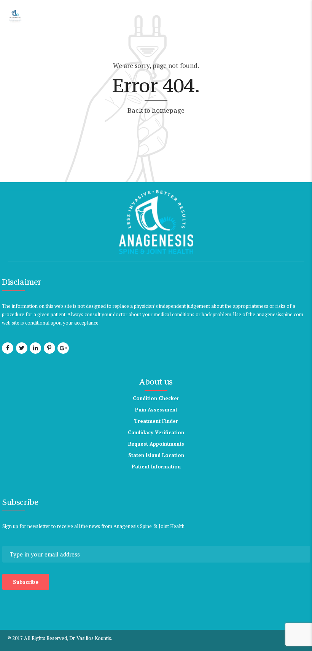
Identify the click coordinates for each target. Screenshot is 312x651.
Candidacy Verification (156, 432)
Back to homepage (156, 110)
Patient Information (156, 466)
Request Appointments (156, 443)
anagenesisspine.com (279, 314)
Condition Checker (156, 398)
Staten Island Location (156, 455)
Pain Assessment (156, 409)
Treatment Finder (156, 421)
